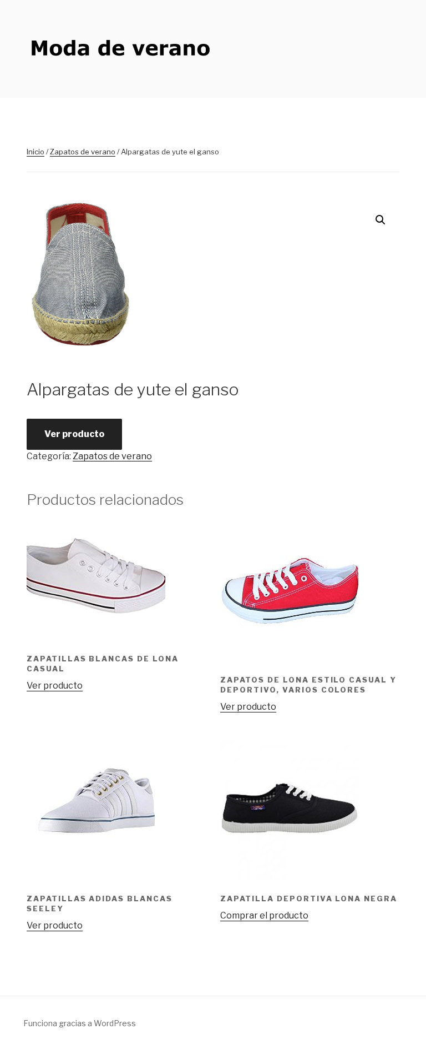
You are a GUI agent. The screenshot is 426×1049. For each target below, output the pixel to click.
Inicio (35, 151)
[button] (380, 220)
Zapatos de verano (82, 151)
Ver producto (74, 434)
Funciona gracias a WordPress (79, 1023)
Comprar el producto (264, 915)
